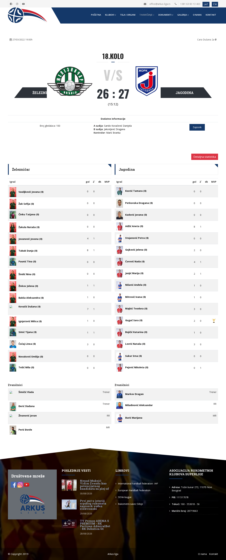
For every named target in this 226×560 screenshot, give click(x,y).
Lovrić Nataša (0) (135, 343)
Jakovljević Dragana (109, 129)
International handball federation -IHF (138, 483)
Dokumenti (164, 14)
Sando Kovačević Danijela (113, 125)
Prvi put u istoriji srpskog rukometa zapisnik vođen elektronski (93, 505)
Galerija (182, 14)
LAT (206, 4)
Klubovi (109, 14)
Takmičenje (145, 14)
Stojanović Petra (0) (137, 237)
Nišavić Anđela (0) (135, 284)
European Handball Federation (134, 490)
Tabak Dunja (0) (28, 250)
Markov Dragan (134, 394)
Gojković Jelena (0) (136, 249)
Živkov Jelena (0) (28, 286)
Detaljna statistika (204, 157)
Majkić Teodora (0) (136, 308)
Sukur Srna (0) (133, 355)
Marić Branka (107, 132)
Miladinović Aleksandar (139, 405)
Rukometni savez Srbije (130, 503)
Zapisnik (197, 127)
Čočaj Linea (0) (27, 343)
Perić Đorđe (25, 429)
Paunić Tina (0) (27, 261)
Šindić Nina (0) (27, 274)
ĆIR (215, 4)
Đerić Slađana (27, 406)
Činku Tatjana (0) (29, 214)
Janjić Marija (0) (134, 273)
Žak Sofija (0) (26, 203)
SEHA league (125, 497)
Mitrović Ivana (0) (135, 297)
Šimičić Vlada (26, 392)
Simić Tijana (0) (28, 332)
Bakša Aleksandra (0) (31, 297)
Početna (96, 14)
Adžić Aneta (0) (134, 226)
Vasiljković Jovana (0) (31, 191)
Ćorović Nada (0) (135, 261)
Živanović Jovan (28, 415)
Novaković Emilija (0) (31, 356)
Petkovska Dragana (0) (139, 203)
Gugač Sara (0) (133, 320)
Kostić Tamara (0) (135, 190)
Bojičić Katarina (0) (136, 332)
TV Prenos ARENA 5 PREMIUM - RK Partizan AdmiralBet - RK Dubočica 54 (95, 525)
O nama (197, 14)
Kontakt (211, 14)
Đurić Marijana (133, 417)
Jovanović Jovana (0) (30, 238)
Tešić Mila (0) (26, 367)
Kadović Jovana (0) (136, 214)
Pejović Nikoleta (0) (136, 367)
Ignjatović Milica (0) (30, 321)
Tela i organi (128, 14)
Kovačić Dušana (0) (30, 306)
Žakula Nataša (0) (29, 227)
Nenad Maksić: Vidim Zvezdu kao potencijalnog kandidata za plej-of (94, 485)
